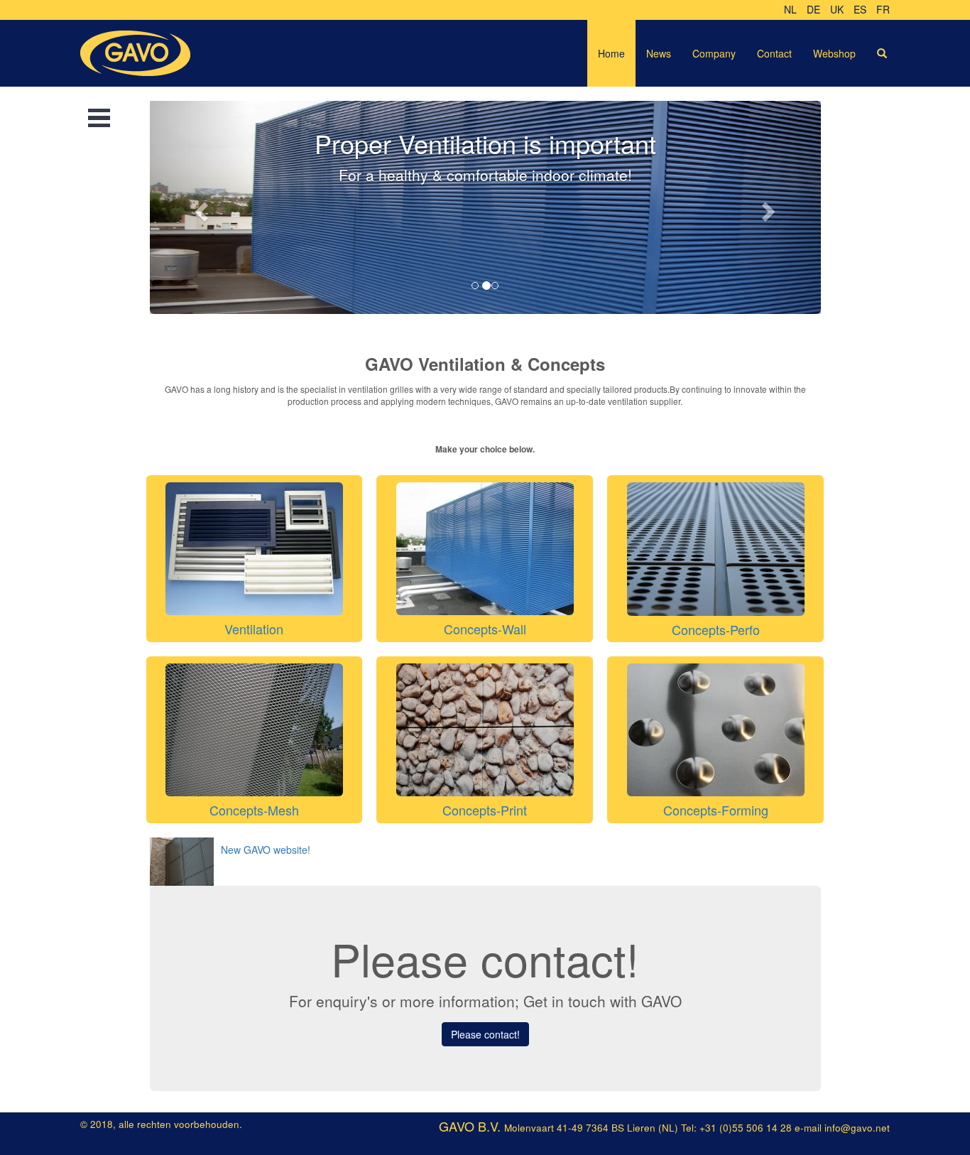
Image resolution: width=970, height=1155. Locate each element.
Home (611, 53)
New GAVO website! (265, 849)
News (658, 53)
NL (790, 9)
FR (883, 9)
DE (813, 9)
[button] (200, 207)
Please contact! (485, 1034)
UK (837, 9)
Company (714, 53)
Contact (774, 53)
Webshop (834, 53)
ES (860, 9)
